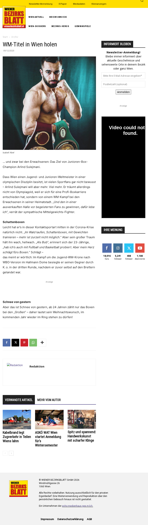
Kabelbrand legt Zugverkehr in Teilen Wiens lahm (17, 436)
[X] (15, 342)
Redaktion (36, 366)
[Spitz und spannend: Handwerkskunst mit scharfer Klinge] (82, 419)
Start (5, 37)
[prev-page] (5, 453)
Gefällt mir (107, 246)
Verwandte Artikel (19, 400)
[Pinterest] (24, 342)
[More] (42, 342)
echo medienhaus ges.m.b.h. (77, 506)
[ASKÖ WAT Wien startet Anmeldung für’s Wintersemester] (49, 419)
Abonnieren (140, 246)
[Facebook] (6, 342)
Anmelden (123, 92)
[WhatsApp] (33, 342)
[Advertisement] (49, 289)
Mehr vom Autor (49, 400)
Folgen (118, 244)
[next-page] (11, 453)
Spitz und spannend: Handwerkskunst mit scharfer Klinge (82, 436)
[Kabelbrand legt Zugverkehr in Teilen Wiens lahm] (17, 419)
